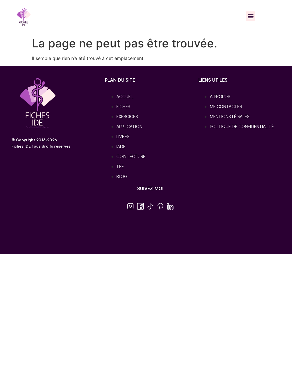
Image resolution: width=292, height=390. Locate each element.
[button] (250, 16)
